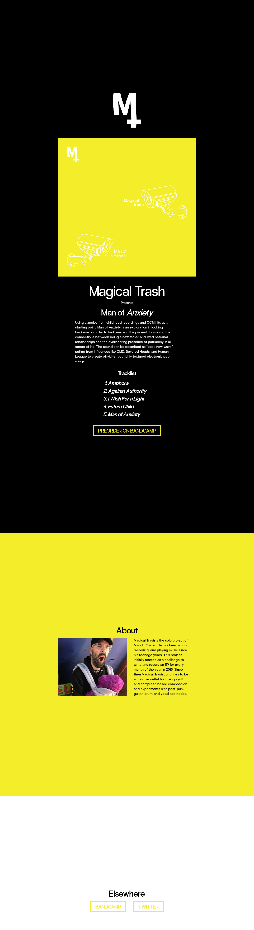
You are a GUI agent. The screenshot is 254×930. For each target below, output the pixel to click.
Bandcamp (108, 906)
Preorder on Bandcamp (127, 430)
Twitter (148, 906)
